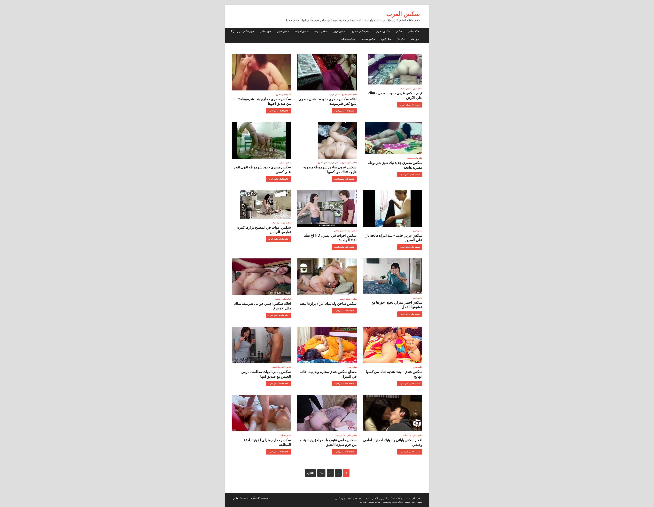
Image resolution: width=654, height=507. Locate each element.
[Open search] (232, 31)
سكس (398, 31)
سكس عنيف (340, 435)
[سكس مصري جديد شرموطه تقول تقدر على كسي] (261, 140)
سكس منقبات (348, 39)
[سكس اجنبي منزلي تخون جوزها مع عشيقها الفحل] (392, 276)
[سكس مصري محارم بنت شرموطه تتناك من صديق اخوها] (261, 72)
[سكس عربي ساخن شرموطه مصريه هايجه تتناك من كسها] (327, 140)
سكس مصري (383, 31)
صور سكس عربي (245, 31)
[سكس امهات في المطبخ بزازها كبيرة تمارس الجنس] (261, 204)
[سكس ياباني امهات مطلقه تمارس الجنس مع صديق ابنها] (261, 345)
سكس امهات (320, 31)
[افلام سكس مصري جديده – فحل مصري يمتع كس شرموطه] (327, 72)
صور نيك (415, 39)
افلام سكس (413, 31)
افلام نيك (401, 39)
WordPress (259, 498)
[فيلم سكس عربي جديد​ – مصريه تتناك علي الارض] (392, 69)
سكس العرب (403, 14)
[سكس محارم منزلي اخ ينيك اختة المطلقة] (261, 413)
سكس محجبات (368, 39)
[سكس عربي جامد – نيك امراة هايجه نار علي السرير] (392, 208)
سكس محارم (339, 230)
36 (321, 472)
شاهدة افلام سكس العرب (411, 104)
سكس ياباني (286, 367)
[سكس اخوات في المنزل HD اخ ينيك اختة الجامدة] (327, 208)
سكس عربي (339, 31)
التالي (310, 472)
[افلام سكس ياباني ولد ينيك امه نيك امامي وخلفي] (392, 413)
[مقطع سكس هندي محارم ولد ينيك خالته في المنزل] (327, 345)
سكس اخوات (302, 31)
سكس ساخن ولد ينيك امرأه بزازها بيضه (328, 303)
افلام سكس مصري (360, 31)
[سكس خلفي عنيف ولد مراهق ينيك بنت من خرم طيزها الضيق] (327, 413)
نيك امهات (275, 222)
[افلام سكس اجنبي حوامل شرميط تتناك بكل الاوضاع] (261, 276)
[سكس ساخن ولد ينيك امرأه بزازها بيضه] (327, 276)
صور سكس (265, 31)
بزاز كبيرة (386, 39)
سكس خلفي (352, 435)
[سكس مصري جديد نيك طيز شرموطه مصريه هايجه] (392, 138)
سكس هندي (417, 367)
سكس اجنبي (283, 31)
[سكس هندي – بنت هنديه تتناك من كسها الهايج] (392, 345)
